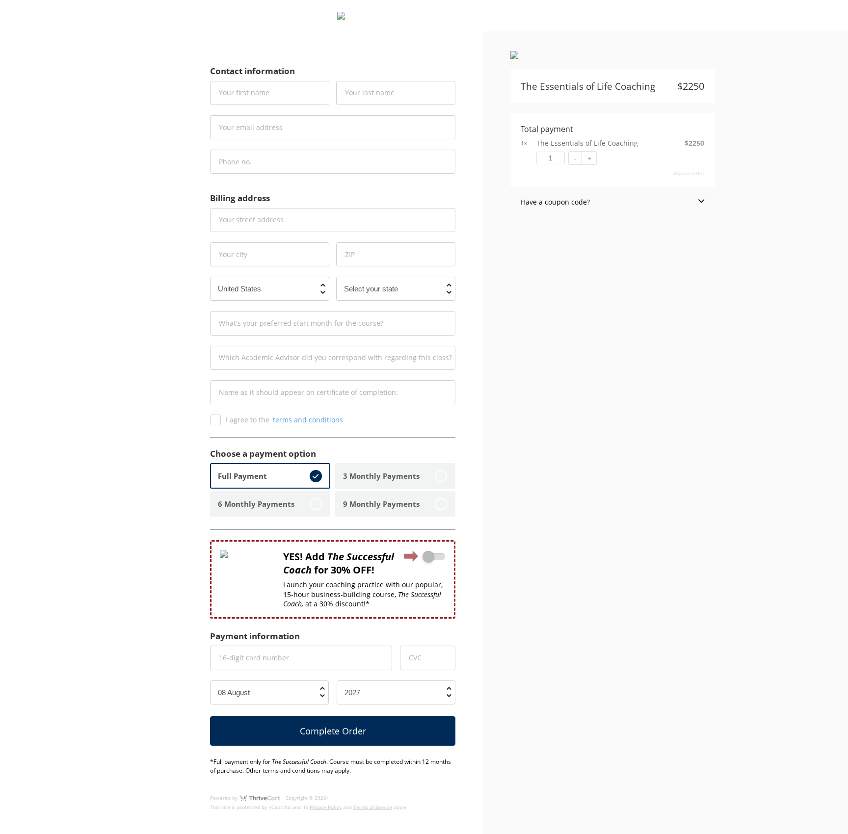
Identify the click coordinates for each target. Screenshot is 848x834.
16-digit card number (254, 657)
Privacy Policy (326, 807)
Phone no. (235, 161)
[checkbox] (434, 557)
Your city (233, 254)
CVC (415, 657)
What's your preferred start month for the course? (301, 323)
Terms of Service (372, 807)
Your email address (251, 126)
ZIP (350, 254)
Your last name (370, 92)
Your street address (251, 219)
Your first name (244, 92)
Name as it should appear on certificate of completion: (308, 391)
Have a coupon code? (555, 202)
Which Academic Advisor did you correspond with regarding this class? (335, 357)
